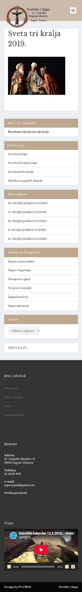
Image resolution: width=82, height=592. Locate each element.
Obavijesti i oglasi (19, 279)
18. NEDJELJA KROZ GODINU (27, 221)
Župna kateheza (18, 297)
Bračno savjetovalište (21, 261)
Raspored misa (13, 397)
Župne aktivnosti (18, 305)
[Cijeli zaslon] (73, 567)
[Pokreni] (9, 567)
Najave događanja (19, 270)
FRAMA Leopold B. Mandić (25, 180)
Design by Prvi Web (17, 587)
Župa (7, 406)
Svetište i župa (68, 587)
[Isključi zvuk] (67, 567)
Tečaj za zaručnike (20, 288)
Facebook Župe (18, 154)
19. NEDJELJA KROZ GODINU (27, 212)
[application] (41, 549)
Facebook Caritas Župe (22, 162)
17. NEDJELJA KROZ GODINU (27, 229)
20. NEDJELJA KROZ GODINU (28, 203)
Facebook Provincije (21, 171)
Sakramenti (11, 388)
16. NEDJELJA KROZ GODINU (27, 238)
